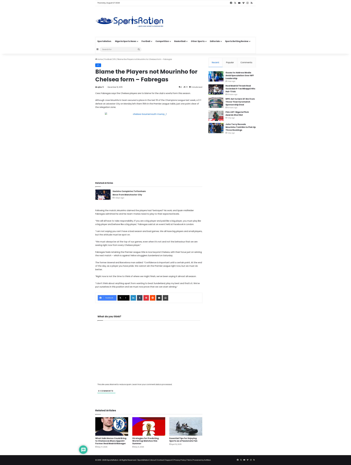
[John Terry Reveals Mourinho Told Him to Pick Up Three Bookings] (215, 128)
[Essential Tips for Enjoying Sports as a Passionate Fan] (185, 426)
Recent (215, 62)
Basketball (180, 41)
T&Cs (189, 460)
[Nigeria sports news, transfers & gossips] (129, 22)
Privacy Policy (180, 460)
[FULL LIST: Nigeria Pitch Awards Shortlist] (215, 116)
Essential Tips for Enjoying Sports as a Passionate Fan (183, 439)
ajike (99, 87)
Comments (246, 62)
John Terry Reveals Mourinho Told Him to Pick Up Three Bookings (241, 127)
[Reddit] (152, 298)
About (153, 460)
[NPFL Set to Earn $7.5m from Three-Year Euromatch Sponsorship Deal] (215, 103)
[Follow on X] (103, 87)
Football (145, 41)
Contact (160, 460)
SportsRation (104, 41)
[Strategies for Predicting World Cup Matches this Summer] (148, 426)
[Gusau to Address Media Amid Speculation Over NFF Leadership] (215, 76)
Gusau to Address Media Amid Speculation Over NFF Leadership (240, 75)
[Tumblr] (139, 298)
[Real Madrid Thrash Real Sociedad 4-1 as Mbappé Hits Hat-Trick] (215, 89)
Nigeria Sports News (125, 41)
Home (100, 59)
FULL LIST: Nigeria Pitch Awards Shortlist (237, 113)
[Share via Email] (159, 298)
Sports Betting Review (236, 41)
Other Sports (198, 41)
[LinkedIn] (133, 298)
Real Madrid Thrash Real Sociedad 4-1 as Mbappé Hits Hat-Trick (240, 88)
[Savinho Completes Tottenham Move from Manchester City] (103, 194)
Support (168, 460)
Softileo (207, 460)
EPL (114, 59)
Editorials (215, 41)
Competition (162, 41)
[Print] (165, 298)
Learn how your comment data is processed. (152, 384)
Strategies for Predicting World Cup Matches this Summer (145, 441)
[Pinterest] (146, 298)
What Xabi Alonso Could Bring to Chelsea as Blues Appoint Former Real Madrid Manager (110, 441)
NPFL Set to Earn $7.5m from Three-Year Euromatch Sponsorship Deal (240, 102)
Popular (230, 62)
